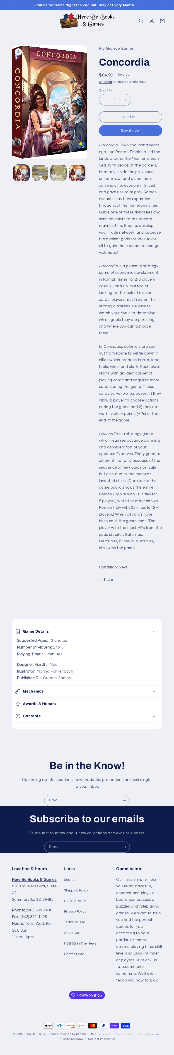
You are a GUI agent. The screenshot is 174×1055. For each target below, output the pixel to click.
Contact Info (74, 954)
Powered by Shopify (72, 1034)
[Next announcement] (165, 5)
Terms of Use (74, 922)
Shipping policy (73, 1039)
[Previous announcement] (9, 5)
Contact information (102, 1039)
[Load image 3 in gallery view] (58, 173)
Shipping (105, 82)
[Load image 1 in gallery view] (21, 173)
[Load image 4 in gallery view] (77, 173)
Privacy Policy (75, 911)
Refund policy (100, 1034)
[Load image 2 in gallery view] (40, 173)
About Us (71, 933)
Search (70, 879)
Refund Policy (75, 901)
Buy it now (130, 130)
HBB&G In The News (80, 943)
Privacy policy (124, 1034)
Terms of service (149, 1034)
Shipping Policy (76, 890)
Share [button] (108, 579)
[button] (10, 21)
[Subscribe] (124, 800)
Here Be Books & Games (41, 1034)
